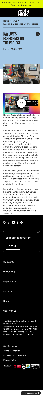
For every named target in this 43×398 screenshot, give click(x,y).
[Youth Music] (23, 12)
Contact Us (8, 262)
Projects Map (9, 281)
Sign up (12, 245)
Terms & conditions (12, 350)
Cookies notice (10, 346)
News (14, 21)
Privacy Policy (10, 360)
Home (6, 21)
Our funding (9, 271)
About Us (7, 291)
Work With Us (9, 311)
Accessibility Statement (14, 355)
